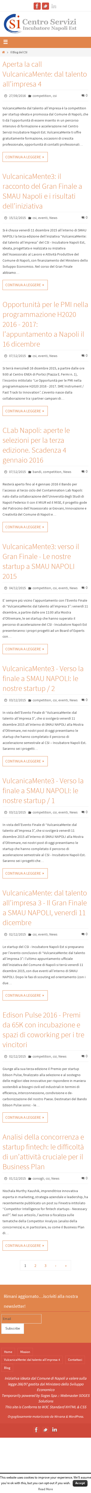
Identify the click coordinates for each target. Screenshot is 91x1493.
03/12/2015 (17, 700)
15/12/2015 (17, 217)
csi (55, 95)
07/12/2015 (17, 355)
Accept (80, 1483)
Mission (25, 1352)
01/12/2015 (17, 1178)
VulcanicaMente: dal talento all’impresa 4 (32, 1360)
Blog (7, 1368)
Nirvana (59, 1416)
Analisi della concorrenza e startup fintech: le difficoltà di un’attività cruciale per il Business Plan (43, 1151)
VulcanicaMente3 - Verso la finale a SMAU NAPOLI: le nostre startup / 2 (43, 678)
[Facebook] (37, 6)
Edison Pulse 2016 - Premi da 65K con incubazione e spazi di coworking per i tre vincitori (43, 1029)
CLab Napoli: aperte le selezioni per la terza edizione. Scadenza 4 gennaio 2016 (36, 445)
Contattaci (75, 1360)
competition (42, 95)
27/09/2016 (17, 95)
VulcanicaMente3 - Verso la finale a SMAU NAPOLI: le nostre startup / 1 (43, 790)
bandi (37, 471)
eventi (43, 217)
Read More (45, 1489)
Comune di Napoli (51, 1378)
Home (8, 1352)
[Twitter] (45, 6)
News (53, 217)
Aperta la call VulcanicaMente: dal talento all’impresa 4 (45, 74)
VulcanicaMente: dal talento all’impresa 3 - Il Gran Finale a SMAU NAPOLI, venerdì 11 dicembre (45, 907)
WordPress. (76, 1416)
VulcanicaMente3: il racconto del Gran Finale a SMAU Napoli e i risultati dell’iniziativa (42, 191)
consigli (38, 1178)
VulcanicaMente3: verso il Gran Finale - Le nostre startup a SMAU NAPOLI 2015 (41, 561)
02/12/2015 (17, 934)
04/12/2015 (17, 588)
